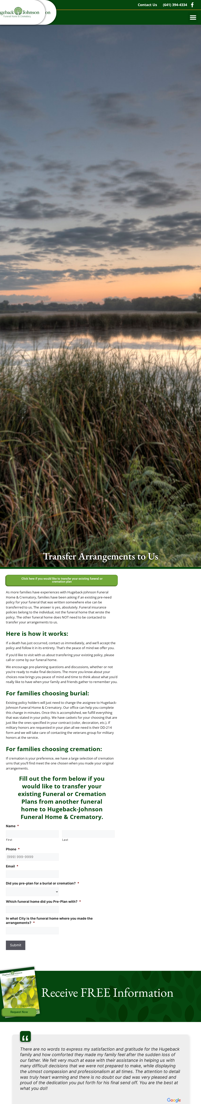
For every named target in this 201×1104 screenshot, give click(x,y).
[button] (193, 17)
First (9, 839)
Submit (15, 945)
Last (65, 839)
